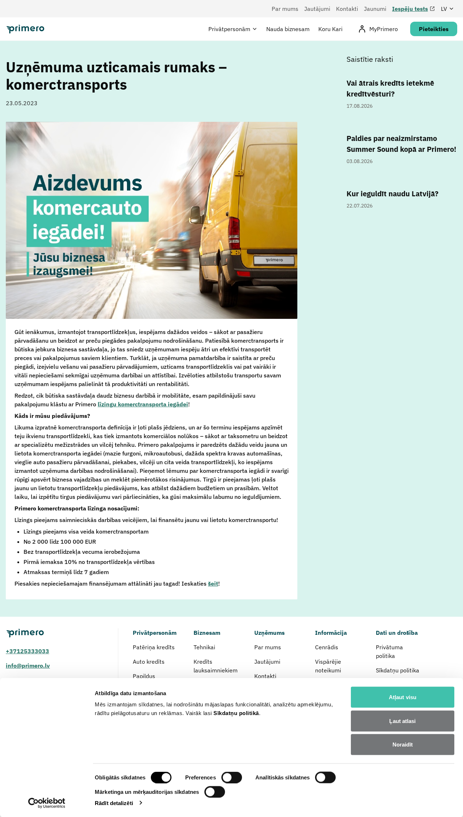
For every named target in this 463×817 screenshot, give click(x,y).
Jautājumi (317, 8)
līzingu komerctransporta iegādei (143, 404)
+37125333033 (27, 651)
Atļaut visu (402, 697)
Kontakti (347, 8)
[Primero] (54, 633)
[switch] (231, 777)
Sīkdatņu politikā (236, 713)
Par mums (285, 8)
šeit (213, 583)
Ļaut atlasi (402, 721)
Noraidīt (402, 744)
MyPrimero (383, 29)
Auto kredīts (149, 661)
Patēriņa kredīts (154, 647)
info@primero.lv (28, 665)
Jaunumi (375, 8)
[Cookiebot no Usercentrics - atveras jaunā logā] (46, 802)
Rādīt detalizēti (114, 803)
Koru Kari (330, 29)
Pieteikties (434, 29)
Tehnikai (205, 647)
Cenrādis (326, 647)
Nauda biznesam (288, 29)
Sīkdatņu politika (397, 670)
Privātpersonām (229, 29)
